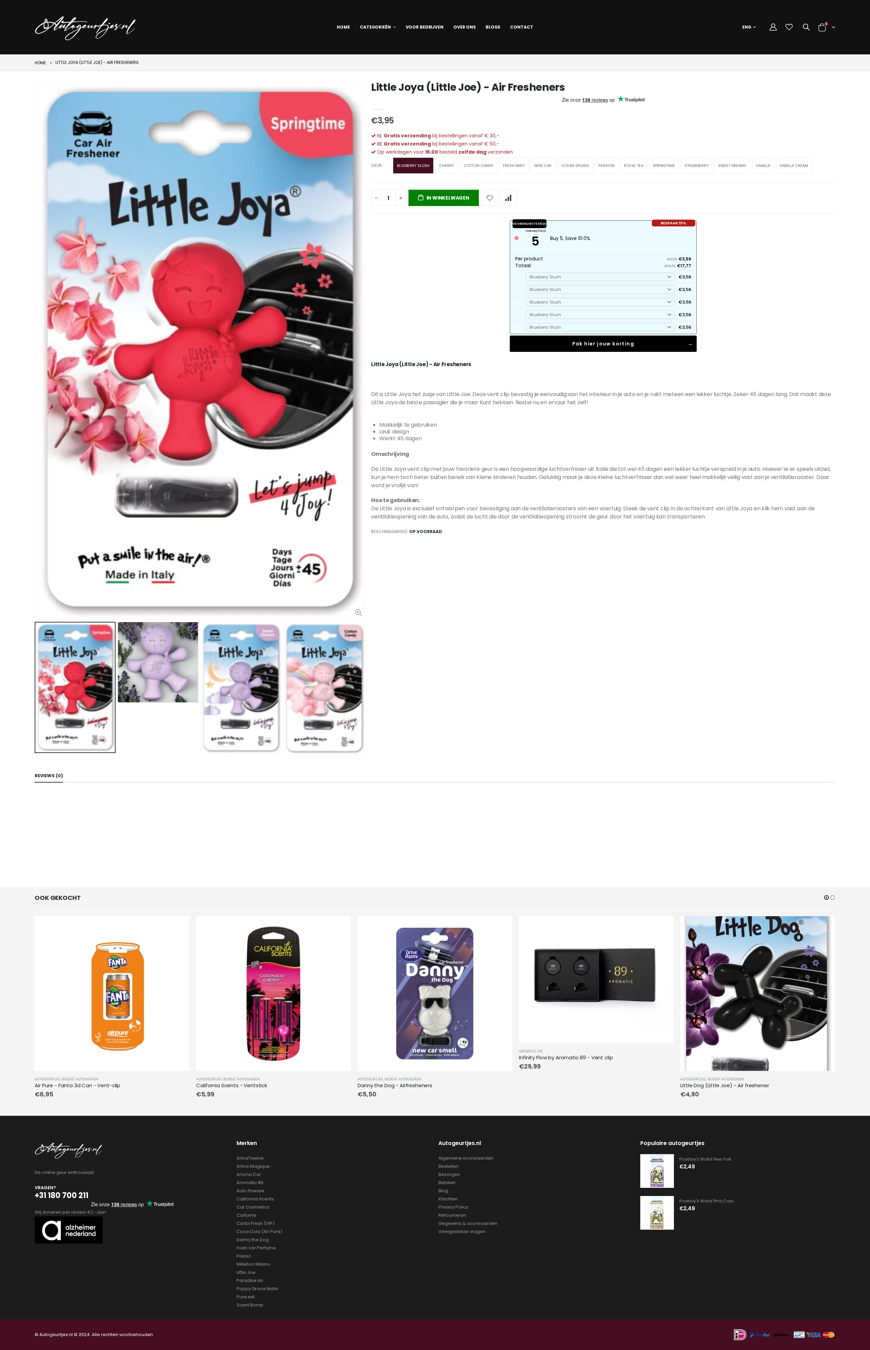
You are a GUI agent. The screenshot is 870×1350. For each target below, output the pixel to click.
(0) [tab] (49, 775)
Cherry (446, 165)
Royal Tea (633, 165)
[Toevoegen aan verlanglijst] (490, 198)
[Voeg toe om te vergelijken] (508, 198)
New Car (543, 165)
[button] (826, 897)
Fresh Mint (514, 165)
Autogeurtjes (47, 1079)
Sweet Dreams (732, 165)
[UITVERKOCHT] (662, 927)
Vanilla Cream (794, 165)
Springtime (664, 165)
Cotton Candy (478, 165)
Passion (606, 165)
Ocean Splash (575, 165)
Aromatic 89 (530, 1051)
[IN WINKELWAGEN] (178, 927)
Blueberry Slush (413, 165)
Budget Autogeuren (80, 1079)
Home (40, 63)
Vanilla (763, 165)
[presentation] (42, 690)
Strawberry (696, 165)
